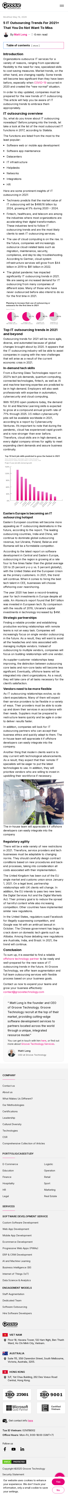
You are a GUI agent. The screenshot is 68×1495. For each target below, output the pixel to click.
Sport (47, 1183)
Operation (49, 1170)
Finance (6, 1176)
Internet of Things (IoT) (15, 1273)
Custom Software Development (20, 1222)
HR (4, 1189)
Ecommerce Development (17, 1241)
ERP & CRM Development (17, 1254)
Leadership (8, 1117)
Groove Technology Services (37, 1043)
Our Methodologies (13, 1105)
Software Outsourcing (14, 1306)
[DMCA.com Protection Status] (14, 1461)
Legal (5, 1196)
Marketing (49, 1189)
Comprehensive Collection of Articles (23, 1143)
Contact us (8, 1085)
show (35, 46)
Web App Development (15, 1229)
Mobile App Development (17, 1235)
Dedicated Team (11, 1300)
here (43, 1040)
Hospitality (8, 1183)
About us (7, 1092)
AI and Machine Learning (16, 1261)
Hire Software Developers (17, 1313)
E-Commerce (10, 1164)
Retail (47, 1176)
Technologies (10, 1130)
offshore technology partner (21, 958)
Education (8, 1170)
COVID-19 (40, 82)
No (58, 1490)
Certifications (10, 1111)
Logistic (48, 1164)
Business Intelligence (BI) (16, 1267)
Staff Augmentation (13, 1294)
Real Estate (50, 1196)
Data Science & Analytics (16, 1280)
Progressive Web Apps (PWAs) (20, 1248)
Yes (58, 1481)
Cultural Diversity (11, 1124)
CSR (4, 1137)
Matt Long (20, 34)
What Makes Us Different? (17, 1098)
